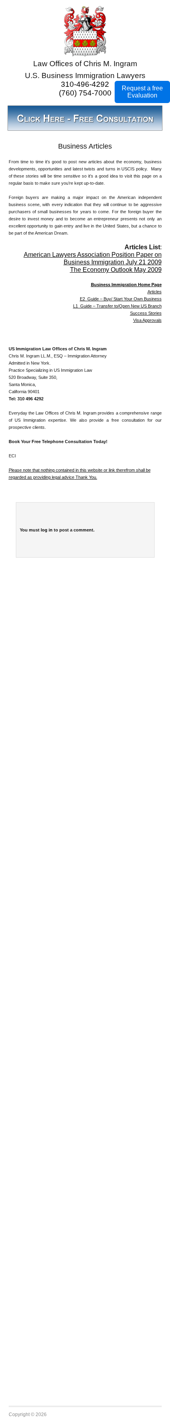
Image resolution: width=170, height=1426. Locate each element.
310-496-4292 (85, 84)
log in (47, 530)
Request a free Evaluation (142, 92)
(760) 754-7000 (85, 93)
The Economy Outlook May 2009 (116, 269)
